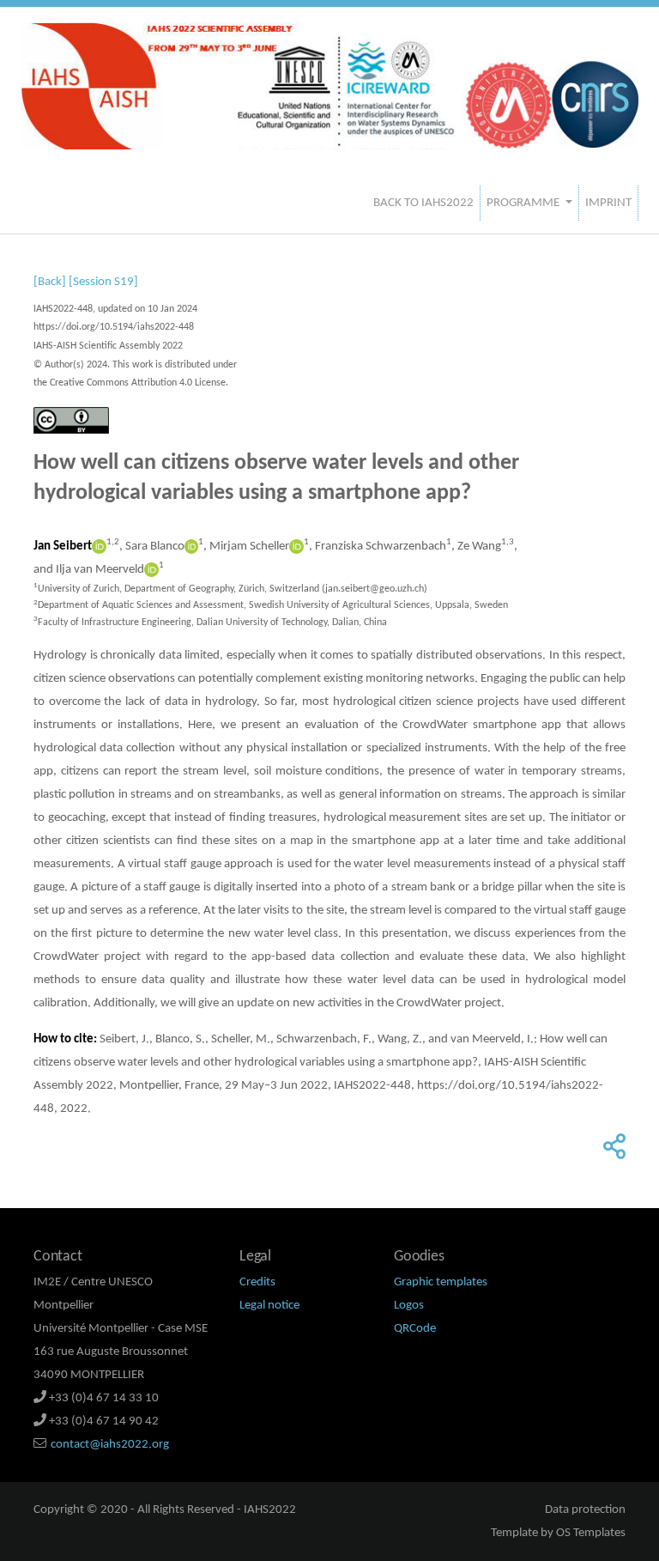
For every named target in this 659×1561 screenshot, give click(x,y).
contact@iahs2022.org (110, 1444)
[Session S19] (103, 282)
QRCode (415, 1328)
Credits (257, 1282)
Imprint (608, 203)
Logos (409, 1305)
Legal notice (269, 1305)
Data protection (585, 1509)
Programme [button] (524, 203)
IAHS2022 (270, 1509)
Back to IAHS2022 (423, 203)
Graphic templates (440, 1282)
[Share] (611, 1152)
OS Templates (591, 1533)
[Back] (49, 282)
